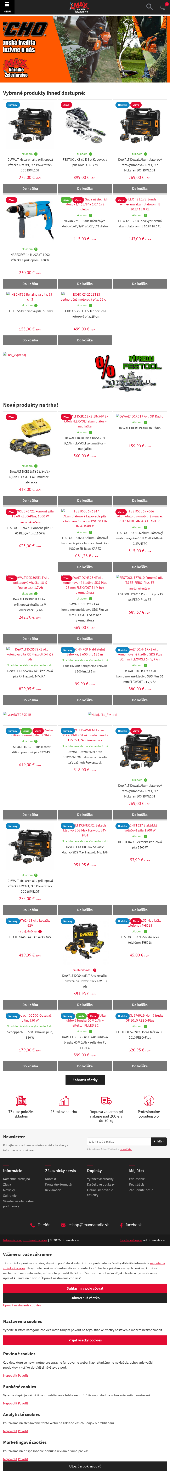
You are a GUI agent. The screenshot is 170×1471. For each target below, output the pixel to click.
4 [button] (90, 79)
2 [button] (80, 79)
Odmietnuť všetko (85, 1297)
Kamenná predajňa (16, 1179)
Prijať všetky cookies (85, 1340)
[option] (85, 49)
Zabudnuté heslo (141, 1190)
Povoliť (23, 1375)
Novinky (9, 1190)
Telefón (44, 1224)
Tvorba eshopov (131, 1240)
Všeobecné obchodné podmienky (18, 1203)
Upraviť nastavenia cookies (22, 1305)
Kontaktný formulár (58, 1184)
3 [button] (85, 79)
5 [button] (96, 79)
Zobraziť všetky (85, 1079)
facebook (133, 1224)
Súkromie (10, 1195)
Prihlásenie (137, 1179)
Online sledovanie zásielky (100, 1192)
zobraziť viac (126, 1149)
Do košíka (30, 188)
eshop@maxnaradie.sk (88, 1224)
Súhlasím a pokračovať (85, 1288)
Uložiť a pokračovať (85, 1466)
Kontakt (50, 1179)
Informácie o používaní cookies (25, 1240)
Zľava (7, 1184)
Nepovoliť (10, 1375)
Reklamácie (53, 1190)
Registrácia (136, 1184)
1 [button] (74, 79)
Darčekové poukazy (100, 1184)
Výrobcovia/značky (100, 1179)
